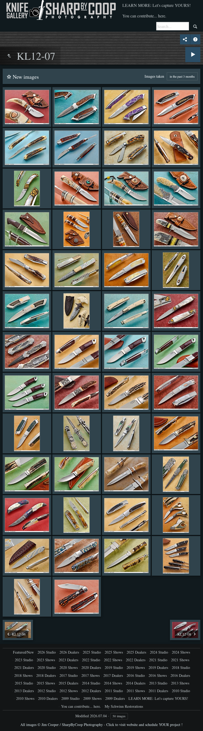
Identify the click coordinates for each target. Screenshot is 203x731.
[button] (10, 720)
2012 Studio (47, 690)
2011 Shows (136, 690)
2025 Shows (114, 652)
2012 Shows (68, 690)
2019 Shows (136, 667)
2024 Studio (159, 652)
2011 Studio (114, 690)
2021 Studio (158, 659)
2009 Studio (70, 698)
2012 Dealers (91, 690)
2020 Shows (68, 667)
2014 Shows (113, 683)
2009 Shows (92, 698)
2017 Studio (68, 675)
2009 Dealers (115, 698)
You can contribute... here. (144, 15)
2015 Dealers (68, 683)
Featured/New (23, 652)
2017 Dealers (113, 675)
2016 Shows (158, 675)
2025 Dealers (136, 652)
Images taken (154, 76)
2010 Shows (25, 698)
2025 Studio (92, 652)
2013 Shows (180, 683)
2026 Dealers (69, 652)
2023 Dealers (68, 659)
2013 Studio (158, 683)
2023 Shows (46, 659)
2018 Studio (181, 667)
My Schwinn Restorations (124, 706)
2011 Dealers (158, 690)
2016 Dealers (180, 675)
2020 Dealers (91, 667)
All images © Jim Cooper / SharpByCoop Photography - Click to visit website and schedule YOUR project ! (101, 724)
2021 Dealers (24, 667)
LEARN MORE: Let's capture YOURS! (156, 5)
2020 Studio (47, 667)
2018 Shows (23, 675)
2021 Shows (180, 659)
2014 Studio (91, 683)
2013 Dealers (24, 690)
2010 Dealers (48, 698)
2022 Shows (113, 659)
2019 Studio (114, 667)
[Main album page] (60, 10)
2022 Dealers (135, 659)
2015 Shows (46, 683)
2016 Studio (136, 675)
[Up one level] (9, 56)
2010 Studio (181, 690)
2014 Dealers (135, 683)
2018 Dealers (46, 675)
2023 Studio (24, 659)
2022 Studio (91, 659)
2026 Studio (47, 652)
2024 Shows (181, 652)
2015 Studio (24, 683)
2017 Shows (90, 675)
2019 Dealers (158, 667)
